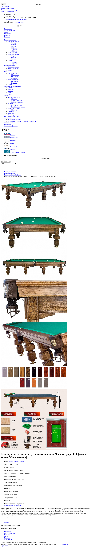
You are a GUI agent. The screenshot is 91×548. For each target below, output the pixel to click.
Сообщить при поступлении (13, 505)
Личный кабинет (10, 19)
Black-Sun (65, 544)
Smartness (13, 140)
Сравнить (7, 522)
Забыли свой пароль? (7, 8)
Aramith (12, 149)
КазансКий (13, 146)
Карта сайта (4, 545)
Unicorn (12, 135)
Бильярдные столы (10, 172)
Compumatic (14, 137)
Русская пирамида (9, 173)
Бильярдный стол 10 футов (12, 175)
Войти (17, 19)
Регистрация (5, 6)
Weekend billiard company (17, 152)
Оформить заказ (19, 22)
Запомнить (38, 4)
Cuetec (12, 143)
